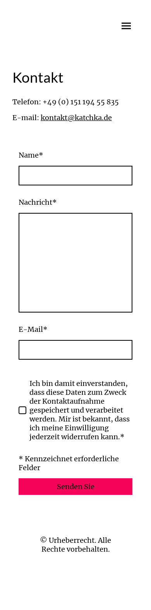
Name (31, 155)
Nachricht (38, 202)
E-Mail (33, 329)
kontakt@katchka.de (76, 117)
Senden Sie (75, 486)
